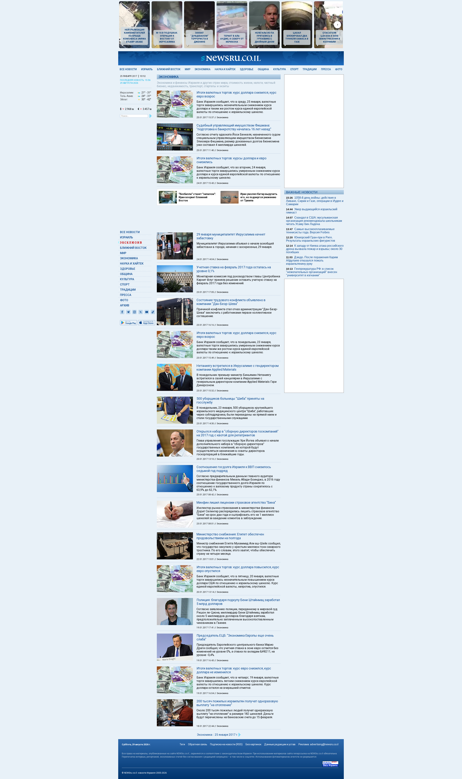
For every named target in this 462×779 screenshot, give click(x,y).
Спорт (294, 69)
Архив (124, 305)
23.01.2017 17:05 (205, 292)
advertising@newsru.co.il (324, 744)
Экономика (202, 69)
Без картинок (253, 744)
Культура (279, 69)
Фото (338, 69)
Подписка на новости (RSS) (226, 744)
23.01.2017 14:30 (205, 423)
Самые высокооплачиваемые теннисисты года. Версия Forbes (310, 231)
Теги (182, 744)
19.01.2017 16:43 (205, 660)
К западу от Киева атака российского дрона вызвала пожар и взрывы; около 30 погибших (315, 249)
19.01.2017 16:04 (205, 693)
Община (263, 69)
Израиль (147, 69)
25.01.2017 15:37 (205, 117)
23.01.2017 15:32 (205, 390)
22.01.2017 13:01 (205, 559)
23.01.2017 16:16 (205, 325)
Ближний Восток (168, 69)
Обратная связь (197, 744)
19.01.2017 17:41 (205, 627)
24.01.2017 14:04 (205, 259)
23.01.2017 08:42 (205, 494)
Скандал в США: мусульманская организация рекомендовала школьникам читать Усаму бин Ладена (314, 221)
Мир (187, 69)
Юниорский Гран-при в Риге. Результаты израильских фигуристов (310, 239)
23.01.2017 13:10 (205, 459)
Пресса (326, 69)
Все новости (128, 69)
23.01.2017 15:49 (205, 358)
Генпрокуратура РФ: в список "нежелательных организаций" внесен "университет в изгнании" (311, 272)
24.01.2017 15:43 (205, 183)
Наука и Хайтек (225, 69)
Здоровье (246, 69)
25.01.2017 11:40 (205, 150)
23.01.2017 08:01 (205, 523)
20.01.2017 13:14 (205, 592)
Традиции (310, 69)
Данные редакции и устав (279, 744)
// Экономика (221, 117)
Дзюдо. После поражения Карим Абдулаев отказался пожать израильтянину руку (312, 260)
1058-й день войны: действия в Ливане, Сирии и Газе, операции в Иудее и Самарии (314, 201)
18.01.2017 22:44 (205, 726)
